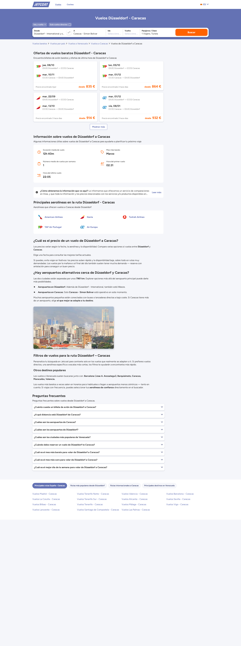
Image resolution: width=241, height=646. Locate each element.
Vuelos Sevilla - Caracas (178, 499)
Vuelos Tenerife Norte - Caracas (93, 493)
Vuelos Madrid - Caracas (44, 493)
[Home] (41, 4)
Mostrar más (98, 126)
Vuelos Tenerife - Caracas (90, 504)
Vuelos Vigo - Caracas (177, 504)
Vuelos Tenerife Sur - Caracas (92, 499)
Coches (70, 4)
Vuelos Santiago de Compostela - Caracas (98, 509)
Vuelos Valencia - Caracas (135, 493)
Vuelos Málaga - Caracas (134, 504)
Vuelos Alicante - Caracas (134, 499)
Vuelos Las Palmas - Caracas (136, 509)
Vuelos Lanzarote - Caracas (46, 509)
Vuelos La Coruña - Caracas (46, 499)
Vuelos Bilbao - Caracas (44, 504)
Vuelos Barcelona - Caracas (180, 493)
